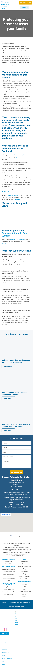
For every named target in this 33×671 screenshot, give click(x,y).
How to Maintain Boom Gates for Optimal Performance (14, 393)
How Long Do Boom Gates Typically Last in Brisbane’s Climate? (16, 425)
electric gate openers (8, 192)
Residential (4, 643)
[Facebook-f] (2, 629)
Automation (4, 649)
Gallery (3, 655)
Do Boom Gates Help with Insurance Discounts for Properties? (16, 361)
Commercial (4, 646)
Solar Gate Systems (6, 652)
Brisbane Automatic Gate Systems (14, 234)
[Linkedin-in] (9, 629)
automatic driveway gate (17, 155)
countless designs (12, 195)
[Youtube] (13, 629)
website (17, 199)
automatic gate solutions (18, 239)
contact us (5, 243)
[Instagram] (5, 629)
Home (3, 639)
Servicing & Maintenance (7, 658)
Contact (3, 664)
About (3, 661)
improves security (20, 157)
